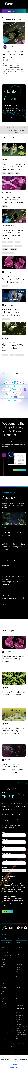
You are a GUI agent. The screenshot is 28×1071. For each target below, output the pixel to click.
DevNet (3, 959)
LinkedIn (18, 969)
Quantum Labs (5, 964)
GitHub (17, 972)
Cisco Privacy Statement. (14, 889)
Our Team (18, 945)
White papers (19, 1003)
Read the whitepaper (19, 470)
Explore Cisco (5, 1046)
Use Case (10, 242)
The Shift (18, 947)
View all (18, 991)
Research (3, 962)
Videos (17, 996)
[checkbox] (14, 878)
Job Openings (19, 955)
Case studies (19, 1005)
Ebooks (18, 994)
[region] (14, 1063)
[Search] (5, 11)
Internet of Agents (6, 942)
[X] (18, 927)
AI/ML (4, 173)
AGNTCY (3, 967)
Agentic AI (10, 173)
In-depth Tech (18, 245)
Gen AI (17, 173)
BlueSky (18, 976)
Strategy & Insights (7, 245)
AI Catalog (18, 1022)
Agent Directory (20, 1019)
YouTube (18, 967)
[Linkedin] (22, 927)
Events (17, 962)
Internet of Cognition (6, 945)
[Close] (25, 1057)
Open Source (13, 249)
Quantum (5, 206)
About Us (18, 942)
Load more (14, 359)
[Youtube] (25, 927)
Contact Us (19, 964)
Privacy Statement (13, 1064)
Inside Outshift (6, 319)
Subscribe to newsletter (14, 118)
